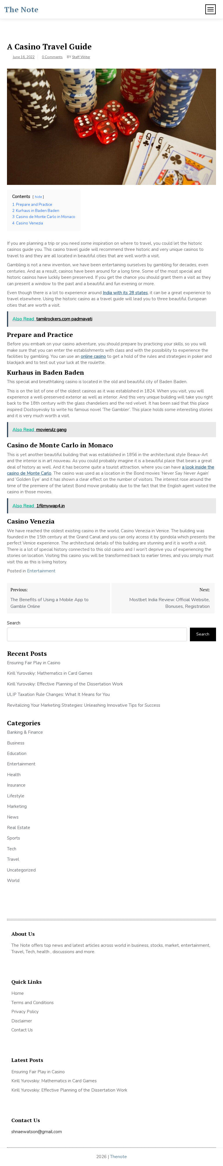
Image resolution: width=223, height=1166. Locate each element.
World (13, 880)
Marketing (17, 806)
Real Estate (18, 828)
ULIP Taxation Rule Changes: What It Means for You (58, 694)
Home (17, 993)
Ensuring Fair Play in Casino (33, 663)
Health (14, 775)
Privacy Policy (25, 1012)
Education (16, 753)
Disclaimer (21, 1021)
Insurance (16, 785)
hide (38, 196)
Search (13, 623)
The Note (21, 9)
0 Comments (52, 57)
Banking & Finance (25, 732)
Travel (13, 859)
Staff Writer (81, 57)
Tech (11, 849)
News (13, 817)
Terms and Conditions (32, 1003)
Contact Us (22, 1030)
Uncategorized (21, 870)
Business (15, 743)
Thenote (118, 1157)
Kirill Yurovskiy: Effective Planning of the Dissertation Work (65, 684)
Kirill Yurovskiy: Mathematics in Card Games (49, 673)
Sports (13, 838)
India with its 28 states (125, 293)
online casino (93, 356)
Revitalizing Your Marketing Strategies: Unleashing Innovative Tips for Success (83, 705)
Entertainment (41, 571)
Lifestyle (15, 796)
